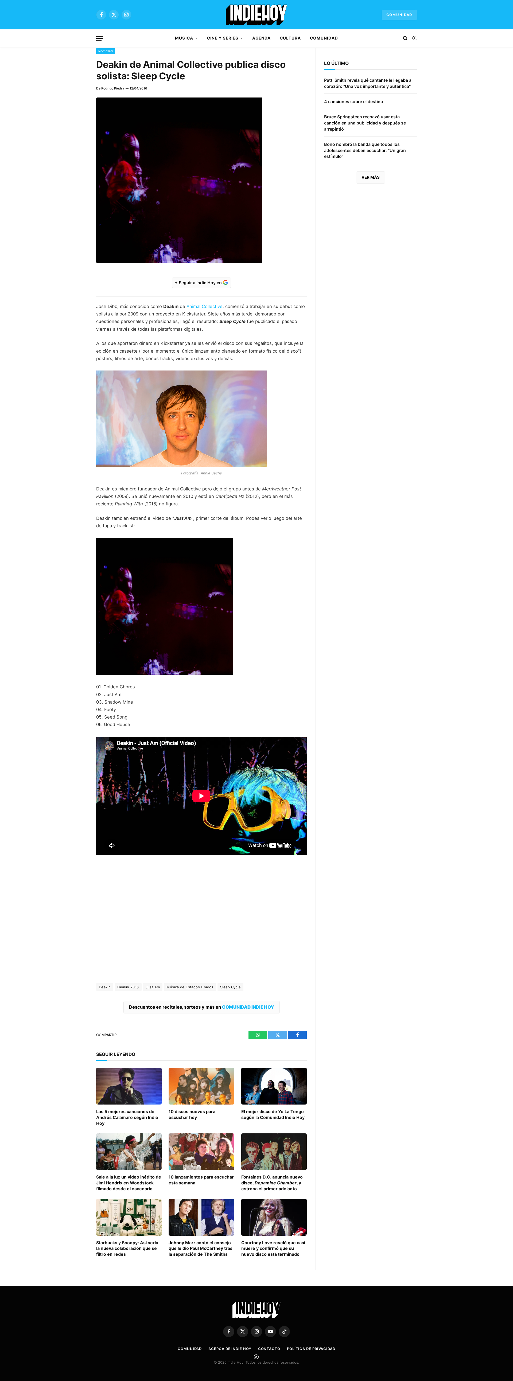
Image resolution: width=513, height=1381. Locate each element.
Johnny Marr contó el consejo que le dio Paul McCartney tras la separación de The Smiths (200, 1248)
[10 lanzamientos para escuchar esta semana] (201, 1151)
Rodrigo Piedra (112, 88)
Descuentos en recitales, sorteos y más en (201, 1007)
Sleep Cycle (230, 987)
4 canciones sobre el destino (353, 101)
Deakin (105, 987)
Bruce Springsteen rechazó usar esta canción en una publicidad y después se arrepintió (365, 123)
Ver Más (371, 177)
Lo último (336, 63)
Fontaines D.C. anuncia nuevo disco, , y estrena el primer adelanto (272, 1182)
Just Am (153, 987)
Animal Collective (204, 306)
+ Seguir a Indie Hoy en (199, 282)
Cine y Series (223, 38)
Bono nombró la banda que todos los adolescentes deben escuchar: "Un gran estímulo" (365, 150)
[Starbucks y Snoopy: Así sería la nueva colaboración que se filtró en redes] (129, 1217)
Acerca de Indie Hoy (229, 1349)
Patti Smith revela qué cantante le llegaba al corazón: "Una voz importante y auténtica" (368, 83)
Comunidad (399, 15)
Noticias (105, 51)
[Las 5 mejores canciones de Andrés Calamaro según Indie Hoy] (129, 1086)
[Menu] (99, 38)
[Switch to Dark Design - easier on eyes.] (414, 38)
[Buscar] (405, 38)
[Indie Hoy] (256, 14)
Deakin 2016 (128, 987)
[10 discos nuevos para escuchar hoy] (201, 1086)
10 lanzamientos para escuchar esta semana (201, 1179)
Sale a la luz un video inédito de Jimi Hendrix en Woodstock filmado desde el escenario (128, 1182)
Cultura (290, 38)
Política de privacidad (311, 1349)
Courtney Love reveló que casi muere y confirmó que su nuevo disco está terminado (273, 1248)
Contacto (269, 1349)
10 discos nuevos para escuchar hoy (192, 1114)
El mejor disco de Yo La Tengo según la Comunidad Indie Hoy (273, 1114)
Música (184, 38)
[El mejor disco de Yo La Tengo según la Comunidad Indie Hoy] (274, 1086)
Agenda (261, 38)
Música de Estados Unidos (189, 987)
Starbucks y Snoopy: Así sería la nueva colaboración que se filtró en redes (127, 1248)
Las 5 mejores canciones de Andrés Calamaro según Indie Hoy (127, 1117)
